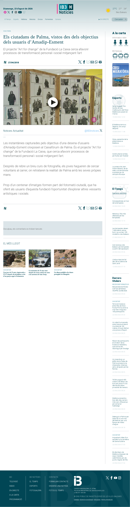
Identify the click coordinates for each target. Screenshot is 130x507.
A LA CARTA (14, 495)
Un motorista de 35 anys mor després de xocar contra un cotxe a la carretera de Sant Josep (39, 272)
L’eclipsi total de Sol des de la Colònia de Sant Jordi (119, 261)
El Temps (8, 19)
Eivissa (40, 19)
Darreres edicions (119, 193)
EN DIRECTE (14, 490)
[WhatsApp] (96, 62)
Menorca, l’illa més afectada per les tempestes (119, 216)
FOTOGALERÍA (35, 490)
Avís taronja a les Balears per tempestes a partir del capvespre (120, 247)
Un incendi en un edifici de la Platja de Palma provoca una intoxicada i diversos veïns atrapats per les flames (120, 364)
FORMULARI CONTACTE (58, 482)
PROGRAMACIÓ (15, 499)
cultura (7, 31)
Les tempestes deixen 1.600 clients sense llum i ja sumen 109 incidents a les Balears (120, 231)
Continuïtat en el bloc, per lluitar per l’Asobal (120, 155)
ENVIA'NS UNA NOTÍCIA (58, 486)
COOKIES (76, 499)
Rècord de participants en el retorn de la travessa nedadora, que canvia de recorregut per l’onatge (120, 344)
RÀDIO (11, 486)
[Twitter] (80, 62)
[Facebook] (12, 12)
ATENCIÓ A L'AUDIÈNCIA (86, 499)
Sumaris (58, 19)
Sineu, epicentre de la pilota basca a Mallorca (120, 141)
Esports (16, 19)
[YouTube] (20, 12)
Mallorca (24, 19)
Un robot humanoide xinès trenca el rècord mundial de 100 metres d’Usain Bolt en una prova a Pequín (120, 326)
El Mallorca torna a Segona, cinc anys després (119, 126)
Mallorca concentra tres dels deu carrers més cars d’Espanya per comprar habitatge (120, 402)
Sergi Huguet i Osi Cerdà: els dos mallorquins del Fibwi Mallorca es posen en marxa (120, 110)
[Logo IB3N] (65, 9)
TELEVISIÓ (13, 482)
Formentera (49, 19)
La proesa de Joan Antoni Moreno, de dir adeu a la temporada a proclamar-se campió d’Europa (120, 170)
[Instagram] (16, 12)
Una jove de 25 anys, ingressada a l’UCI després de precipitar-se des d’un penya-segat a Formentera (14, 274)
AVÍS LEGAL (97, 499)
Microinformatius (120, 284)
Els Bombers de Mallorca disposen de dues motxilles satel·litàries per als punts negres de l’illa (120, 456)
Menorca (32, 19)
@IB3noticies (92, 130)
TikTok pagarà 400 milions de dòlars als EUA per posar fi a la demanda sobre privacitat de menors (120, 383)
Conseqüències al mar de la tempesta (120, 202)
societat (116, 301)
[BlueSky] (24, 12)
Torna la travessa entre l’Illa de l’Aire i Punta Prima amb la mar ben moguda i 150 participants (120, 308)
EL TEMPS (34, 482)
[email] (92, 62)
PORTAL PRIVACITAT (107, 499)
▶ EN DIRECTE (104, 19)
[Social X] (8, 12)
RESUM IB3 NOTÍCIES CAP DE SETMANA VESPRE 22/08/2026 (120, 289)
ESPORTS (33, 486)
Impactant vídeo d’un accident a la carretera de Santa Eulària (120, 439)
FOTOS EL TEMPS (56, 490)
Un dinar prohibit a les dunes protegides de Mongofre (63, 273)
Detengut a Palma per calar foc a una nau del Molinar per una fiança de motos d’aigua (120, 420)
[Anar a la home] (5, 12)
